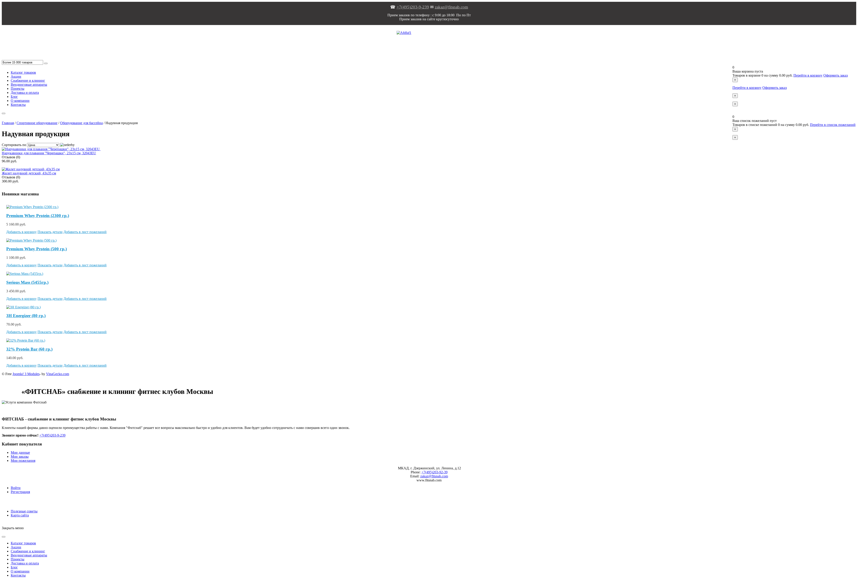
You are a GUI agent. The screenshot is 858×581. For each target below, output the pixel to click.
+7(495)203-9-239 (413, 7)
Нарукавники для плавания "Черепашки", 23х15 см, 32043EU (49, 153)
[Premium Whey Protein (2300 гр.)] (32, 207)
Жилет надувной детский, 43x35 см (29, 173)
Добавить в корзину (21, 232)
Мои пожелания (23, 460)
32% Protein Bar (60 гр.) (29, 349)
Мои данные (20, 452)
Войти (16, 488)
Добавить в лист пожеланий (85, 232)
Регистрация (20, 492)
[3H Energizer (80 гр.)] (23, 307)
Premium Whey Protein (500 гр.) (36, 249)
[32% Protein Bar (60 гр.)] (25, 340)
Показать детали (50, 232)
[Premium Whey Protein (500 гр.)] (31, 240)
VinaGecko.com (57, 374)
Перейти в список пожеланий (833, 125)
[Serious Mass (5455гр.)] (24, 274)
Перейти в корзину (807, 75)
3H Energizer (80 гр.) (26, 315)
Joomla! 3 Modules (26, 374)
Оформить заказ (835, 75)
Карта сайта (20, 515)
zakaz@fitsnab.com (451, 7)
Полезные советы (24, 511)
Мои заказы (20, 456)
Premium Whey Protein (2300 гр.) (37, 215)
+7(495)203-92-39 (434, 472)
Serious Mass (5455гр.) (27, 282)
